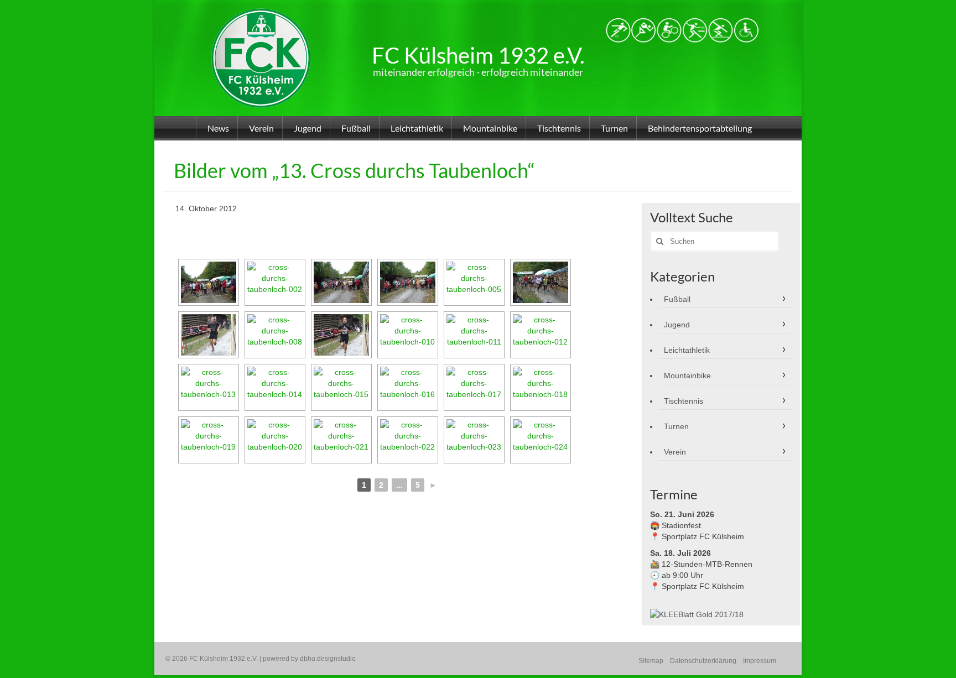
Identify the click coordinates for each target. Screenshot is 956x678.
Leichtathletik (687, 350)
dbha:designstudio (328, 659)
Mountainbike (687, 375)
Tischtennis (683, 401)
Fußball (677, 299)
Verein (675, 451)
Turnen (676, 426)
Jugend (677, 324)
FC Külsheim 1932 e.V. (478, 55)
